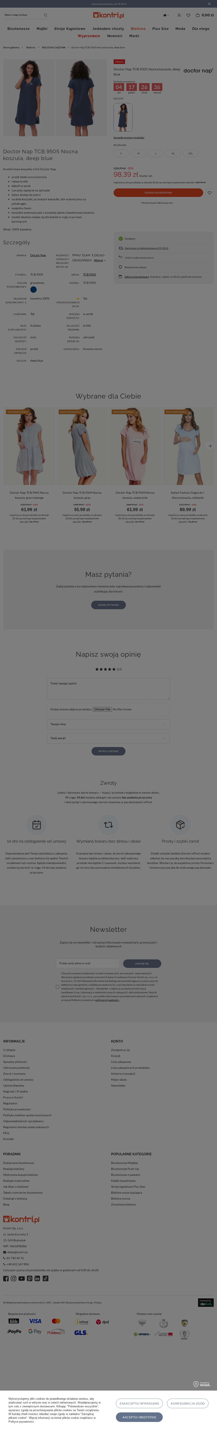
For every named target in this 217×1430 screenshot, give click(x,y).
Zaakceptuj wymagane (139, 1403)
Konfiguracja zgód (188, 1403)
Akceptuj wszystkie (139, 1417)
